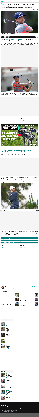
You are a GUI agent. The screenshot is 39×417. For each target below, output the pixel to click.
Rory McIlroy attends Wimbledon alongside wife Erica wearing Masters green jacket (16, 150)
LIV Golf (7, 333)
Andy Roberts (2, 9)
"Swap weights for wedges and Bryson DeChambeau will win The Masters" (9, 247)
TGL (6, 379)
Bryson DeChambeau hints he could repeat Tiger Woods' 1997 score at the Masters (28, 247)
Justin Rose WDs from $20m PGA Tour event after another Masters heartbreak (7, 304)
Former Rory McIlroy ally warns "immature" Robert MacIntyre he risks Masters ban (7, 295)
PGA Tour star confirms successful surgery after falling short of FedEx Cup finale (9, 329)
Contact (21, 405)
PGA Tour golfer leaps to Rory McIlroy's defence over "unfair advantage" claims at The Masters (27, 304)
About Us (21, 404)
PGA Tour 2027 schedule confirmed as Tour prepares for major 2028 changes (9, 387)
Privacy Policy (15, 242)
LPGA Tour (7, 390)
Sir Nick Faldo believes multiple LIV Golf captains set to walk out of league (9, 398)
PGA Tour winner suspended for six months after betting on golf (9, 341)
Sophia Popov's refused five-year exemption (13, 39)
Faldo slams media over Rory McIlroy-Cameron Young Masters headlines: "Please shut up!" (26, 300)
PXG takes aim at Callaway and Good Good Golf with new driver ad (9, 346)
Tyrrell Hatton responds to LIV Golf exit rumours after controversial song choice (9, 375)
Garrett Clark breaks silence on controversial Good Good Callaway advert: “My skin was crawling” (9, 324)
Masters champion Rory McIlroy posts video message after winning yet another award (17, 151)
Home (1, 3)
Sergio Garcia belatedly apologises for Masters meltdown (7, 299)
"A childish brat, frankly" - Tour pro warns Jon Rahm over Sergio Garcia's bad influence (26, 295)
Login (20, 408)
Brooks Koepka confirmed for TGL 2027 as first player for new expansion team (9, 381)
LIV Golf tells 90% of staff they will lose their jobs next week (9, 335)
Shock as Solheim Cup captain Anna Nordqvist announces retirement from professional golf (9, 392)
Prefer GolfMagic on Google (7, 36)
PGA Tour (7, 327)
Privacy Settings (22, 407)
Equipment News (8, 344)
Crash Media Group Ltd (5, 409)
